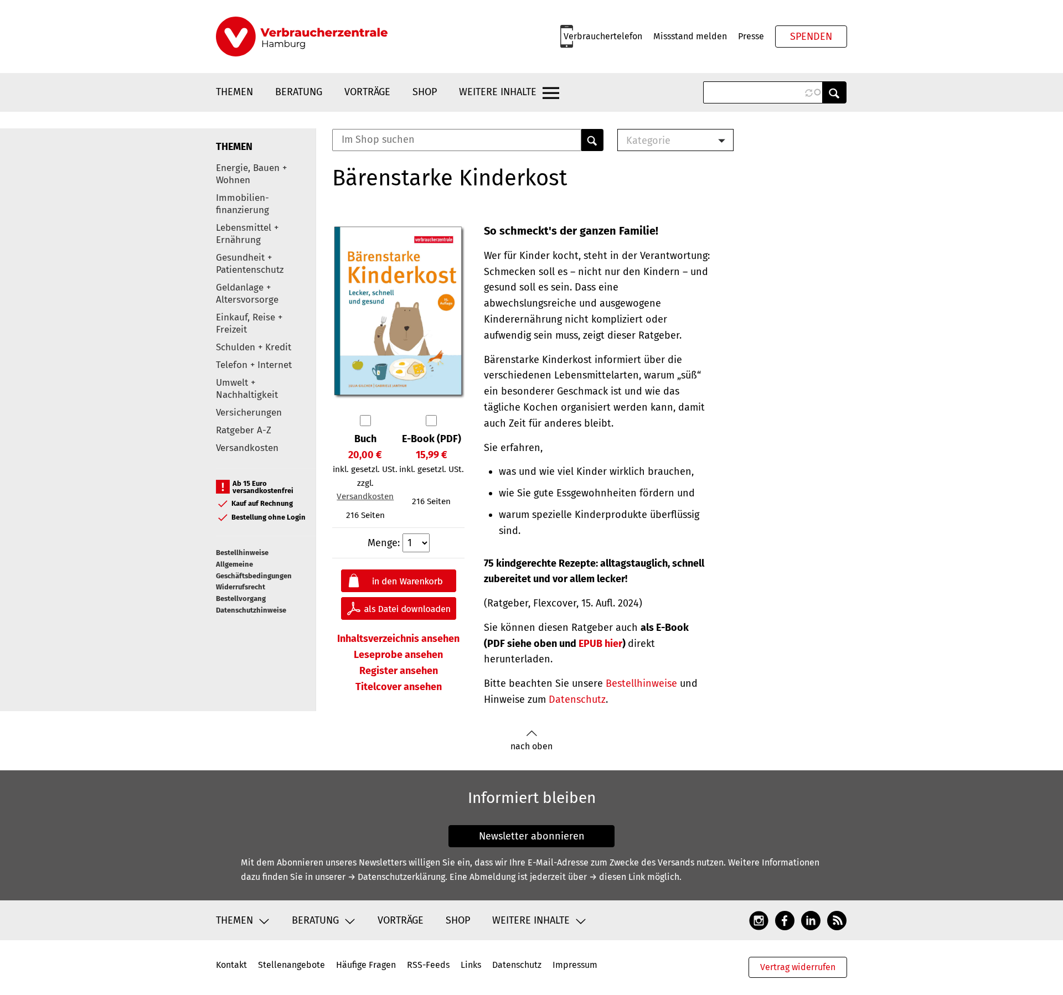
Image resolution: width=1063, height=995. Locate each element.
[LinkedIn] (811, 920)
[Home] (302, 36)
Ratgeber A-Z (243, 430)
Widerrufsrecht (240, 587)
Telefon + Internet (254, 365)
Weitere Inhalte (497, 92)
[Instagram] (759, 920)
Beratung (298, 92)
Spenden (811, 36)
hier (600, 644)
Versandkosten (247, 448)
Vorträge (367, 92)
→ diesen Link (617, 877)
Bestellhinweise (242, 552)
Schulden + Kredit (253, 347)
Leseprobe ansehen (398, 655)
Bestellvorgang (241, 598)
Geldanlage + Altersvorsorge (247, 293)
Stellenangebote (291, 965)
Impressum (575, 965)
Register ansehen (398, 671)
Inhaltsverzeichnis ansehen (398, 639)
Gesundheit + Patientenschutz (249, 264)
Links (471, 965)
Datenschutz (577, 699)
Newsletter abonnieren (532, 836)
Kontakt (231, 965)
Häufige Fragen (366, 965)
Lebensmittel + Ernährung (247, 234)
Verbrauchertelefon (603, 36)
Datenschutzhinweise (251, 610)
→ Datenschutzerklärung (396, 877)
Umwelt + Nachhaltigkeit (247, 389)
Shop (424, 92)
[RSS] (837, 920)
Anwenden (834, 92)
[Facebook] (785, 920)
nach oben (531, 746)
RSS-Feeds (428, 965)
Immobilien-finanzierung (242, 204)
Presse (751, 36)
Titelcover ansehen (398, 687)
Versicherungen (249, 412)
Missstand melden (690, 36)
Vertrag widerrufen (797, 967)
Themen (234, 92)
